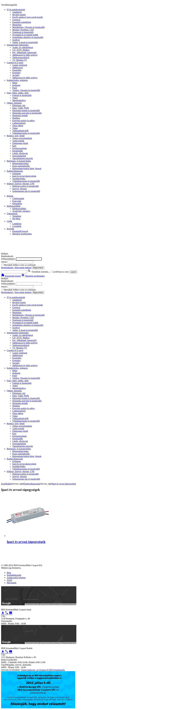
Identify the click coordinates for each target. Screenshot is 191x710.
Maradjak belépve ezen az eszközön (20, 265)
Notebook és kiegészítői (22, 32)
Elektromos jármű (20, 143)
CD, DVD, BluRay (21, 50)
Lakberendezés (19, 123)
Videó (15, 98)
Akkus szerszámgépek (22, 138)
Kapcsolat (16, 201)
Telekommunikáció (20, 57)
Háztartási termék (20, 115)
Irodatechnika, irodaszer (17, 80)
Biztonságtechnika (20, 163)
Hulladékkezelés (14, 575)
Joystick (15, 75)
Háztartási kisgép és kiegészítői (26, 110)
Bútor (14, 83)
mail (10, 612)
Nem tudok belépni (22, 267)
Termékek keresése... (39, 272)
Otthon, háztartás (14, 103)
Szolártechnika (18, 178)
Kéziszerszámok (19, 148)
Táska (15, 128)
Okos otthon (17, 125)
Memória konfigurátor (22, 234)
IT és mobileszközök (16, 9)
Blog (9, 572)
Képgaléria (17, 203)
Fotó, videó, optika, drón (18, 93)
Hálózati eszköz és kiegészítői (25, 186)
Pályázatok (11, 583)
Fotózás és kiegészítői (21, 95)
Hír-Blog (16, 218)
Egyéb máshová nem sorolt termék (27, 17)
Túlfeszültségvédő (20, 130)
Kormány (16, 72)
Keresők (10, 229)
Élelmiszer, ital (18, 105)
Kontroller (16, 70)
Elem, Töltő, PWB (20, 108)
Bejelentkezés (7, 267)
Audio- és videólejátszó (22, 47)
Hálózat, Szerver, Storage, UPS (20, 183)
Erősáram (16, 173)
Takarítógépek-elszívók (22, 158)
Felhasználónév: (8, 259)
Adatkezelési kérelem (16, 577)
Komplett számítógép (21, 22)
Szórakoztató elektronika (18, 45)
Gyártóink (16, 226)
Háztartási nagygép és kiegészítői (27, 113)
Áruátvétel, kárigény (21, 211)
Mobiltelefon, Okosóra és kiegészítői (28, 27)
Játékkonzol (17, 67)
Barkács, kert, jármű (15, 136)
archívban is (58, 272)
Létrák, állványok (20, 153)
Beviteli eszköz (19, 14)
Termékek (16, 216)
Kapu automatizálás (21, 166)
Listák (9, 221)
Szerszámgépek (19, 156)
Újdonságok (12, 213)
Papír (14, 88)
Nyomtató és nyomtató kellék (25, 35)
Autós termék (18, 141)
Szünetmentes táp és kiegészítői (26, 191)
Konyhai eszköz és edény (23, 120)
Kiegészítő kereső (20, 231)
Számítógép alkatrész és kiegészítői (27, 37)
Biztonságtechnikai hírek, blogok (26, 168)
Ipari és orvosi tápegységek (24, 176)
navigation (2, 612)
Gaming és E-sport (15, 62)
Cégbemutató (18, 198)
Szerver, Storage (19, 188)
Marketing (16, 25)
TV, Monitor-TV (19, 60)
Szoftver (16, 40)
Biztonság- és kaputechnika (19, 161)
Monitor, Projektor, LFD (23, 30)
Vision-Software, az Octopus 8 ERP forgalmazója (43, 670)
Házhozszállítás (13, 206)
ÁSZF (9, 580)
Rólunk (10, 196)
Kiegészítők (17, 151)
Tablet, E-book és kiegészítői (25, 42)
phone (6, 612)
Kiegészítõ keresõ (11, 276)
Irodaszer (16, 85)
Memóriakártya (19, 100)
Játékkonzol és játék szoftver (24, 55)
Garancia (16, 19)
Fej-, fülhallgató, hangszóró (24, 52)
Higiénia (16, 118)
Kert (14, 146)
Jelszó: (4, 262)
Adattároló (17, 12)
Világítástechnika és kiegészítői (26, 133)
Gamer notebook (19, 65)
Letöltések (16, 224)
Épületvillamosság (15, 171)
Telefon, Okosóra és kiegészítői (26, 90)
